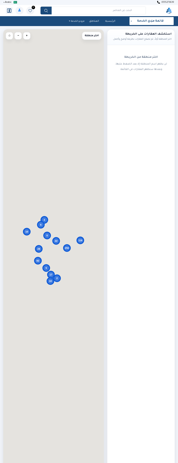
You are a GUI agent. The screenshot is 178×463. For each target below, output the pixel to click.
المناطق (94, 21)
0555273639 (167, 2)
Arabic (8, 2)
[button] (80, 240)
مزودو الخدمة (77, 21)
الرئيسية (110, 21)
